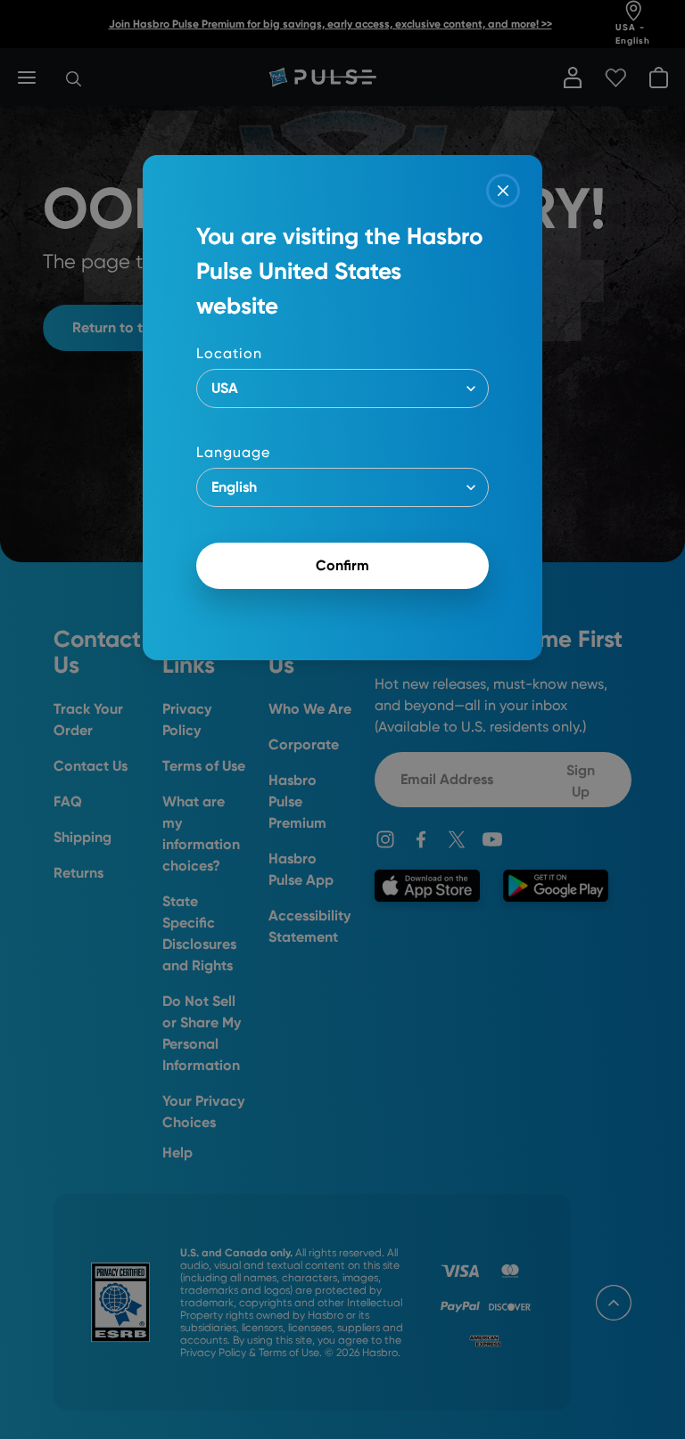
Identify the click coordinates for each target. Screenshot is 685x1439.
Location (229, 353)
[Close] (503, 190)
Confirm (342, 565)
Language (233, 452)
